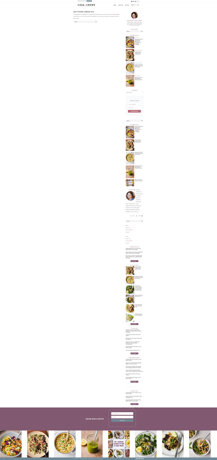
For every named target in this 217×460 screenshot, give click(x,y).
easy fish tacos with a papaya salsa (138, 305)
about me (128, 228)
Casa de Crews (86, 5)
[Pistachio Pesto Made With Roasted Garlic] (94, 444)
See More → (134, 261)
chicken (136, 37)
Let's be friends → (135, 211)
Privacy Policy (76, 458)
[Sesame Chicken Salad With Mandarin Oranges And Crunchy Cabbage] (13, 444)
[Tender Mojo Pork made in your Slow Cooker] (175, 444)
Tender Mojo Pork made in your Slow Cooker (133, 347)
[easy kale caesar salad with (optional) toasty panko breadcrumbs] (148, 444)
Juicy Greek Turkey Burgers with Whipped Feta (134, 397)
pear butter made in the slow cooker (133, 374)
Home (127, 225)
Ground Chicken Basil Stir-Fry (139, 296)
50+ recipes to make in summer (139, 180)
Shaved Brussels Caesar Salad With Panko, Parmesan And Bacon (134, 252)
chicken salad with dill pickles (139, 314)
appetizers (137, 75)
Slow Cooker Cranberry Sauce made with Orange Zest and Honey (134, 371)
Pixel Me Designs (100, 458)
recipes (127, 232)
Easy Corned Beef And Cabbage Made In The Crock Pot (133, 363)
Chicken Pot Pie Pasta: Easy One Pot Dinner (139, 65)
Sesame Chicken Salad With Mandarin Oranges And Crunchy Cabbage (139, 41)
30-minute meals (138, 50)
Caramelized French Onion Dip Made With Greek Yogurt (133, 249)
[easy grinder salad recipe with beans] (40, 444)
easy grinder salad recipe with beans (138, 53)
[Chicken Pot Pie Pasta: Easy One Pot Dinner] (67, 444)
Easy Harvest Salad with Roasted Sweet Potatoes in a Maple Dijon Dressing (134, 256)
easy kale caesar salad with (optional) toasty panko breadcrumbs (138, 288)
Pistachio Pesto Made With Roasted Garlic (139, 78)
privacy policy (129, 229)
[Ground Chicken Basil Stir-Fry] (202, 444)
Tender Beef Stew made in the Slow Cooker (133, 378)
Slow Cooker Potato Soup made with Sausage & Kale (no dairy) (133, 367)
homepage (116, 14)
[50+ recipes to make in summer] (121, 444)
